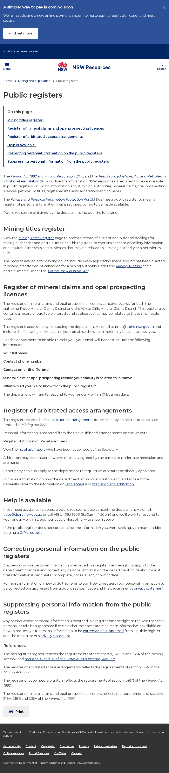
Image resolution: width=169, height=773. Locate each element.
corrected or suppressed (103, 631)
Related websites (105, 746)
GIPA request (31, 533)
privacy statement (149, 588)
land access (74, 484)
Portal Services (39, 753)
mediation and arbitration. (113, 484)
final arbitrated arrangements (69, 420)
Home (8, 81)
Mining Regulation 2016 (64, 176)
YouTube (60, 753)
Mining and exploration (34, 81)
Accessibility (12, 746)
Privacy (84, 746)
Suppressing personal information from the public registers (58, 161)
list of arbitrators (32, 450)
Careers (76, 753)
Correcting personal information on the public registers (54, 153)
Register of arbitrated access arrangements (45, 137)
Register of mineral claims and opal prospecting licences (56, 128)
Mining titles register (25, 120)
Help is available (21, 145)
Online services (13, 753)
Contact (31, 746)
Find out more (21, 33)
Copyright (48, 746)
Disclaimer (67, 746)
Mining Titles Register (36, 238)
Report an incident (134, 746)
